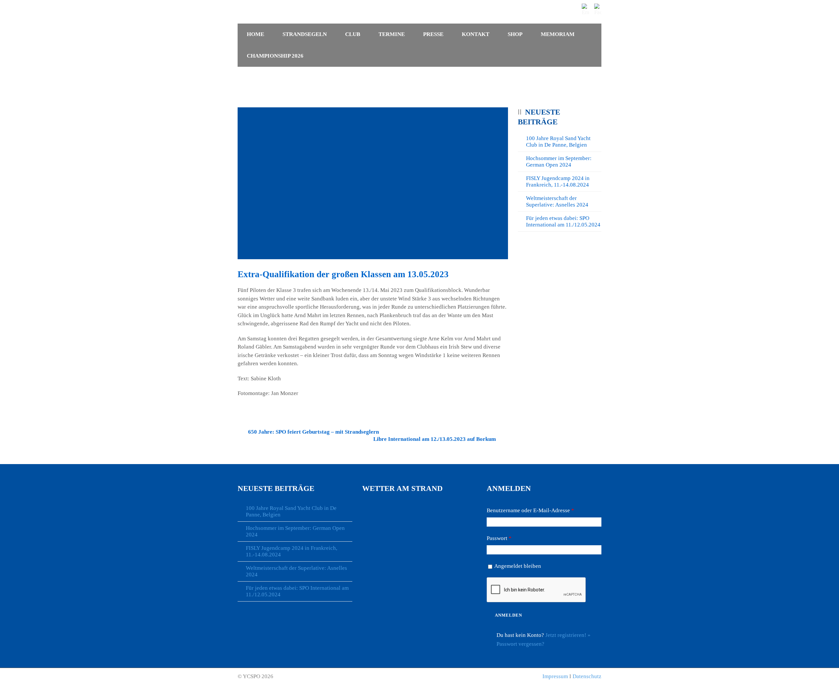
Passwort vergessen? (520, 644)
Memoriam (558, 34)
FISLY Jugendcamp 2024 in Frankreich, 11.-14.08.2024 (558, 181)
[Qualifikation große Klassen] (373, 183)
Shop (515, 34)
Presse (433, 34)
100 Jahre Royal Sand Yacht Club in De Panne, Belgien (558, 141)
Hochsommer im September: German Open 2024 (559, 161)
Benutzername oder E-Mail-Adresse (530, 510)
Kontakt (475, 34)
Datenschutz (587, 676)
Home (255, 34)
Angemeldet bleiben (517, 566)
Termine (392, 34)
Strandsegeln (305, 34)
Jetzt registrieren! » (568, 635)
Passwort (499, 538)
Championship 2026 (275, 56)
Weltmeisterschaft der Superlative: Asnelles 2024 (557, 201)
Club (352, 34)
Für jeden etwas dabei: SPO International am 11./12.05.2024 (563, 221)
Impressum (555, 676)
